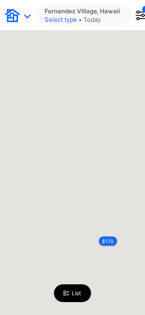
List (76, 293)
